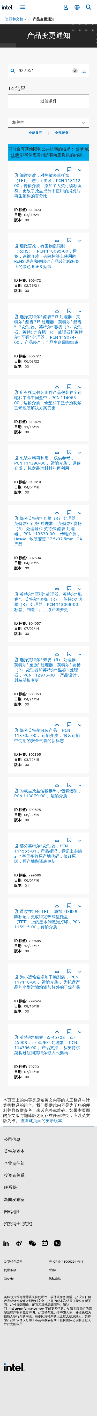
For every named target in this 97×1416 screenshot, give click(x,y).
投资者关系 (14, 1175)
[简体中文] (77, 7)
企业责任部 (14, 1163)
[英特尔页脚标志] (14, 1366)
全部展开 (35, 133)
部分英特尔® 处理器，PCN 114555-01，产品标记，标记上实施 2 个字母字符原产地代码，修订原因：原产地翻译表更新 (48, 854)
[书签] (69, 170)
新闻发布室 (14, 1199)
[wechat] (31, 1244)
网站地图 (12, 1211)
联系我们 (12, 1187)
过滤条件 (48, 101)
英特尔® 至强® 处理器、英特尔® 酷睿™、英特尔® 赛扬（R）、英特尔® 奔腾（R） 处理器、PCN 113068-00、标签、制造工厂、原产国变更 (48, 602)
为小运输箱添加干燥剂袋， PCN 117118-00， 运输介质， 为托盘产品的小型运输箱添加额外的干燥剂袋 (47, 982)
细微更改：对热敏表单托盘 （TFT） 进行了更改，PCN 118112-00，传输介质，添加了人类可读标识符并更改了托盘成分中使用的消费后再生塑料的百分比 (48, 186)
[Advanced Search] (82, 70)
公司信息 (12, 1139)
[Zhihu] (57, 1244)
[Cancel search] (75, 70)
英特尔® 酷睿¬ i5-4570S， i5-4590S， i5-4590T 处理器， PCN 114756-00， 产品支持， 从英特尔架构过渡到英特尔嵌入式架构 (47, 1045)
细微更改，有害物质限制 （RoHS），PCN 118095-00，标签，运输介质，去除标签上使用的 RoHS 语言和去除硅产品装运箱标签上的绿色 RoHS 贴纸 (46, 256)
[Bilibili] (44, 1244)
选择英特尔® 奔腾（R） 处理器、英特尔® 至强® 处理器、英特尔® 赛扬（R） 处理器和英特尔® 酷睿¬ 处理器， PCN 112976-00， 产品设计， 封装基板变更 (47, 670)
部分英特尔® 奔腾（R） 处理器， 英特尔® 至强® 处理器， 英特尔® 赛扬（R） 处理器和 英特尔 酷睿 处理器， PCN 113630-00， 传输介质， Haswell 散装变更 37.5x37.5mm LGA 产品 (48, 531)
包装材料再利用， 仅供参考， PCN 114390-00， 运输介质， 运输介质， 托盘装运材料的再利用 (47, 463)
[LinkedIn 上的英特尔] (6, 1244)
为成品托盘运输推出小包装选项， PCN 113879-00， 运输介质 (48, 793)
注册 (15, 155)
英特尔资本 (14, 1151)
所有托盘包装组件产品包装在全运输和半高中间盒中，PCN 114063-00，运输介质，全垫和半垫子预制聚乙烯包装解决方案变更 (48, 400)
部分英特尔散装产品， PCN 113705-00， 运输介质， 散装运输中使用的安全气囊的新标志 (47, 735)
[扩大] (79, 169)
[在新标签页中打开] (57, 169)
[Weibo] (19, 1244)
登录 (79, 149)
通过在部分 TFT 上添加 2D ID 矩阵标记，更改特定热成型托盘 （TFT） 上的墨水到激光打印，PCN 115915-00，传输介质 (47, 919)
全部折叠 (62, 133)
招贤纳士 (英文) (18, 1223)
